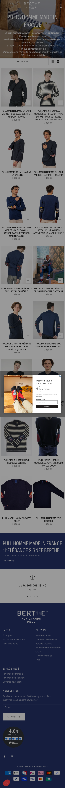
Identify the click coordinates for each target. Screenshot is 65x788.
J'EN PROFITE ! (47, 406)
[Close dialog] (60, 376)
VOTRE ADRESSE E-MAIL (40, 399)
